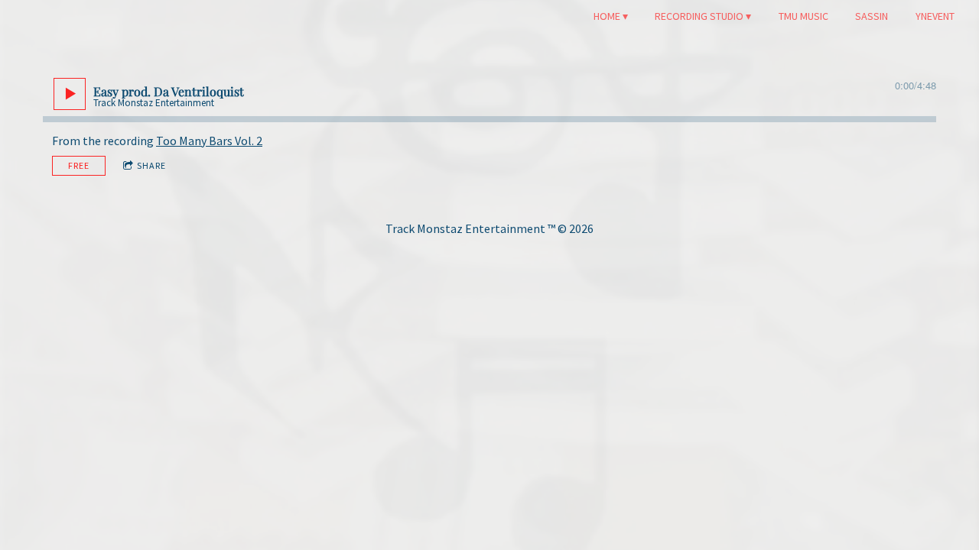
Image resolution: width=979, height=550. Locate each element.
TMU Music (803, 16)
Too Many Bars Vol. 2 (209, 140)
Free (78, 165)
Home (607, 16)
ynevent (935, 16)
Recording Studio (699, 16)
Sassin (871, 16)
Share (151, 165)
